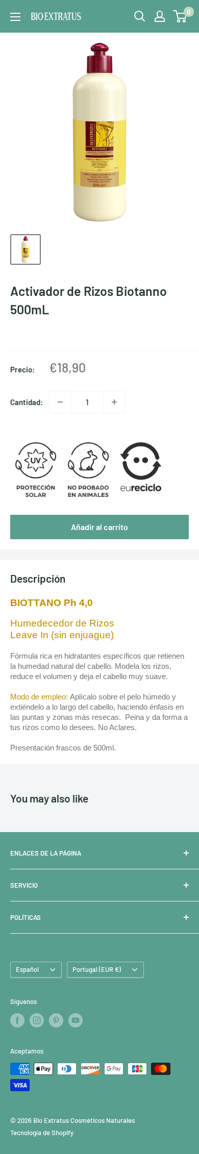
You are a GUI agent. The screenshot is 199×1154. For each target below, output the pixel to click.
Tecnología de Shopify (41, 1132)
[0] (180, 16)
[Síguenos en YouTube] (75, 1020)
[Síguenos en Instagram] (37, 1020)
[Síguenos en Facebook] (17, 1020)
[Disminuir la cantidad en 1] (60, 402)
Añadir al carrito (99, 527)
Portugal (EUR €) (96, 969)
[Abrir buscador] (139, 16)
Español (27, 969)
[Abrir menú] (15, 17)
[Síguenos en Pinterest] (56, 1020)
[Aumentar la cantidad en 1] (114, 402)
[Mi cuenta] (160, 16)
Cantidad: (26, 402)
